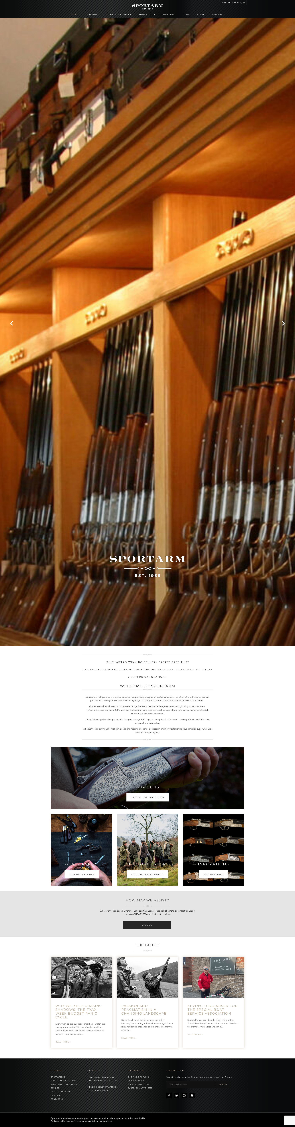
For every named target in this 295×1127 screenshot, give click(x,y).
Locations (169, 14)
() (232, 3)
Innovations (146, 14)
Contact (218, 14)
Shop (186, 14)
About (201, 14)
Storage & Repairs (118, 14)
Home (74, 14)
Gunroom (91, 14)
